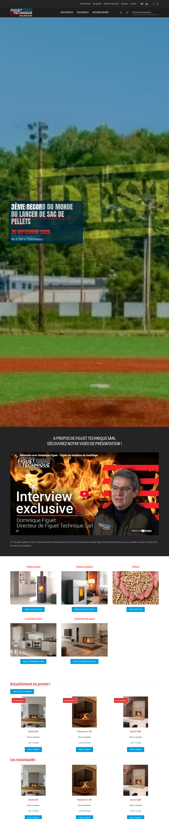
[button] (127, 12)
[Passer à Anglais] (142, 3)
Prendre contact (24, 231)
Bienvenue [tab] (80, 423)
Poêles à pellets (84, 566)
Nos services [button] (83, 12)
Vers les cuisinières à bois (33, 661)
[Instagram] (157, 3)
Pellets (135, 566)
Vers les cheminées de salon (84, 661)
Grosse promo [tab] (83, 423)
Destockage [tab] (86, 423)
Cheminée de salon (84, 618)
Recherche (157, 12)
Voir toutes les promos (22, 692)
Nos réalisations (101, 12)
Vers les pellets (135, 609)
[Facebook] (154, 3)
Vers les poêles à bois (33, 609)
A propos (124, 3)
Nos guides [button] (97, 3)
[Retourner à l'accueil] (21, 12)
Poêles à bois (33, 566)
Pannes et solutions (111, 3)
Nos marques (86, 3)
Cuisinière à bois (33, 618)
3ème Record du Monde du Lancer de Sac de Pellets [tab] (89, 423)
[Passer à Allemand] (146, 3)
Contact (133, 3)
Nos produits (67, 12)
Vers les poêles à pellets (84, 609)
